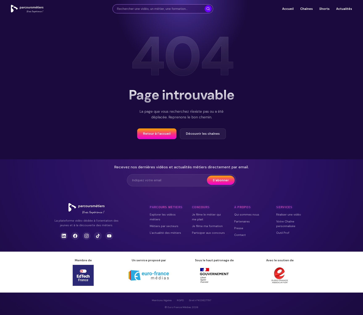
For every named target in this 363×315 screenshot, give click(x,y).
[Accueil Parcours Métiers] (27, 9)
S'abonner (221, 180)
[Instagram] (87, 236)
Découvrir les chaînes (203, 134)
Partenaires (242, 221)
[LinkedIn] (64, 236)
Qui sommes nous (246, 214)
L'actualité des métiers (165, 233)
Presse (238, 228)
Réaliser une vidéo (288, 214)
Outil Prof (282, 233)
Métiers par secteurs (164, 226)
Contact (240, 235)
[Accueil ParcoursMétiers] (86, 208)
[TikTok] (98, 236)
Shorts (324, 9)
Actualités (344, 9)
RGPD (180, 300)
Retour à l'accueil (157, 134)
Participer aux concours (208, 233)
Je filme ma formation (207, 226)
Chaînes (306, 9)
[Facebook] (75, 236)
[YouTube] (109, 236)
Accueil (287, 9)
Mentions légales (162, 300)
